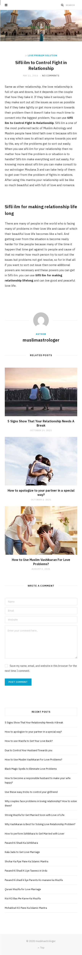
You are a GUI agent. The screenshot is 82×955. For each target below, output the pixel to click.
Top (42, 947)
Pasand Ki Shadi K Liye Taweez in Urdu (26, 870)
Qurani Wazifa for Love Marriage (23, 889)
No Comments (50, 75)
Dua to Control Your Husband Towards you (28, 750)
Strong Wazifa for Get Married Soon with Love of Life (34, 815)
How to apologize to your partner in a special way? (41, 493)
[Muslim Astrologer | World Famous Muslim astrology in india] (41, 25)
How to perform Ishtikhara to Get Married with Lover (34, 833)
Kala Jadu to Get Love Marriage (22, 852)
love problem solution (42, 55)
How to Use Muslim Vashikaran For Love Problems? (41, 562)
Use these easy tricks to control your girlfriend (31, 792)
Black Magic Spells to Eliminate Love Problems (31, 768)
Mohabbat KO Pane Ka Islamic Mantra (26, 908)
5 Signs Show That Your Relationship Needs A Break (41, 423)
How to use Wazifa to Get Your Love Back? (29, 741)
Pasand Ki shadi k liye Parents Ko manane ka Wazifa (34, 880)
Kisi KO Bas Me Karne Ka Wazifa (23, 898)
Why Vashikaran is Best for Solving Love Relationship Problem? (40, 824)
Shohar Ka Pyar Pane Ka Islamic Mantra (26, 861)
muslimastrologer (41, 340)
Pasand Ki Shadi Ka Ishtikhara (21, 842)
